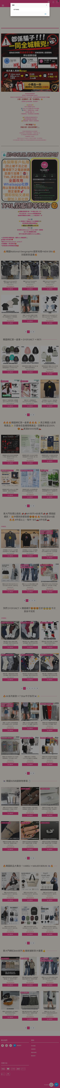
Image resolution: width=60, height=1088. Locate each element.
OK (45, 14)
